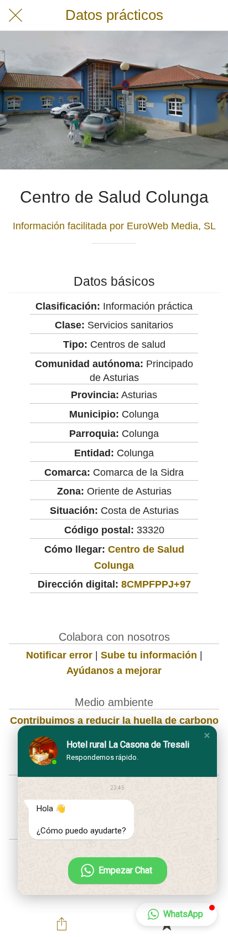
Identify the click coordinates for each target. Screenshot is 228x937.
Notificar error (59, 655)
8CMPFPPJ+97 (156, 584)
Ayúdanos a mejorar (114, 670)
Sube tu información (149, 655)
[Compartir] (61, 923)
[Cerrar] (15, 15)
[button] (207, 735)
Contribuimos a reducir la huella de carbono (114, 720)
